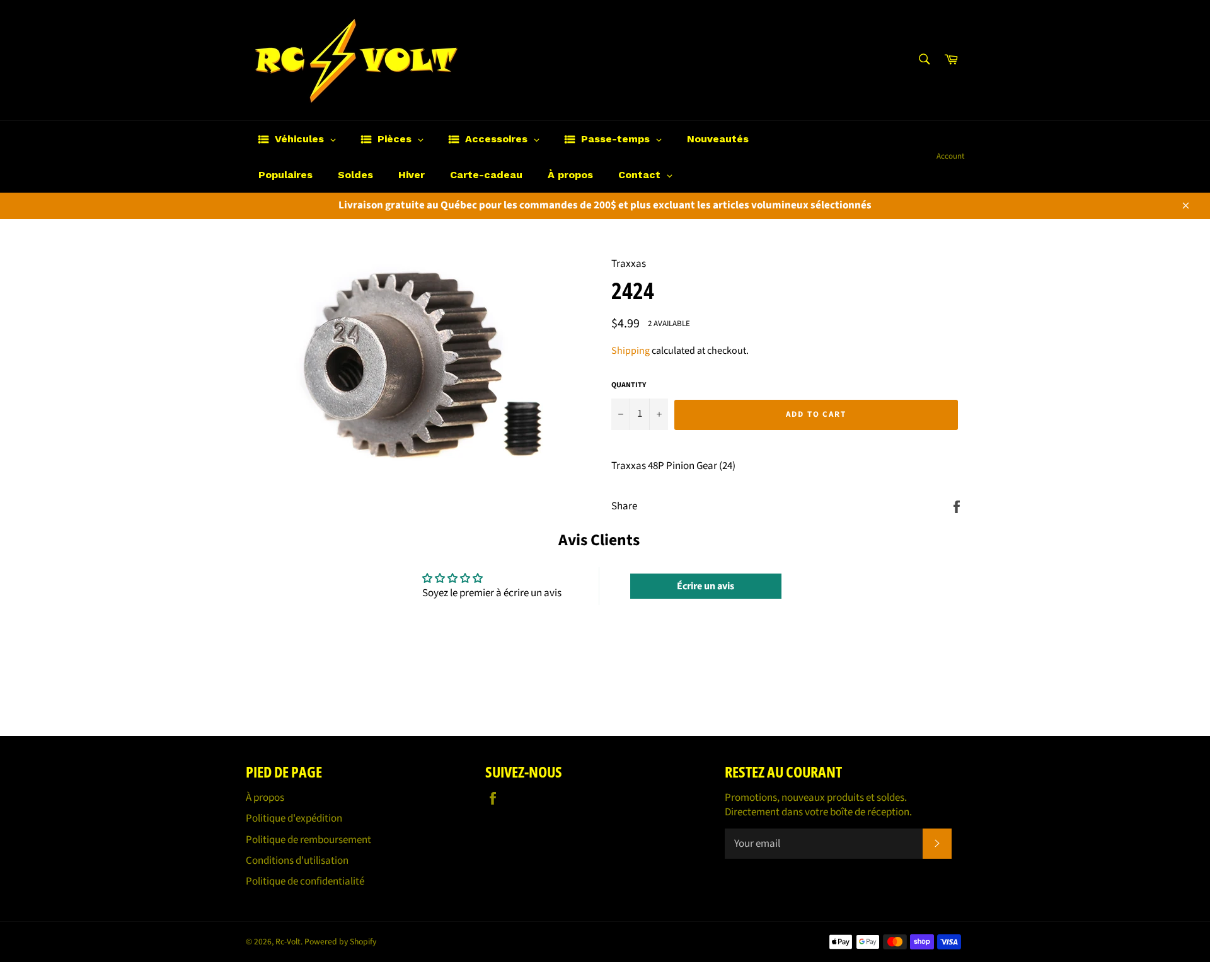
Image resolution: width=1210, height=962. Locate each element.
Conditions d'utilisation (297, 860)
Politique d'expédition (294, 818)
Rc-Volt (288, 942)
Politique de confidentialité (305, 881)
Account (950, 156)
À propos (265, 797)
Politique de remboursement (308, 839)
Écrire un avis (705, 586)
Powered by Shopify (340, 942)
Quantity (628, 385)
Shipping (630, 351)
